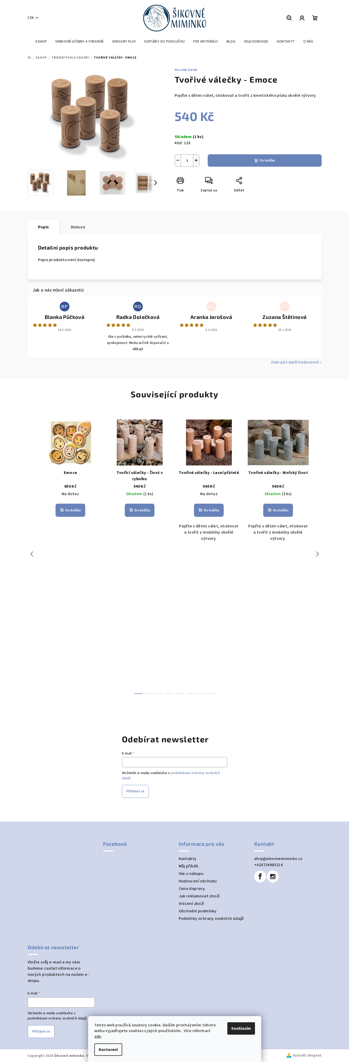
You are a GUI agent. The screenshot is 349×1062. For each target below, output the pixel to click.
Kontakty (188, 859)
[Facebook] (260, 876)
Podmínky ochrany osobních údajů (211, 918)
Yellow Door (186, 70)
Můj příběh (189, 866)
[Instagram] (273, 876)
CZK (31, 17)
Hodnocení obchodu (198, 881)
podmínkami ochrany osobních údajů (57, 1018)
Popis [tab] (43, 227)
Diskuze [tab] (78, 227)
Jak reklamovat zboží (199, 896)
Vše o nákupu (191, 873)
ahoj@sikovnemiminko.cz (278, 859)
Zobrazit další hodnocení (295, 362)
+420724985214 (268, 865)
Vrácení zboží (191, 903)
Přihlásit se (135, 791)
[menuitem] (41, 41)
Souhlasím (241, 1028)
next (317, 554)
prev (32, 554)
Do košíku (267, 160)
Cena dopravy (192, 888)
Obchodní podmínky (198, 911)
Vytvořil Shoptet (307, 1055)
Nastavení (108, 1049)
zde (97, 1036)
